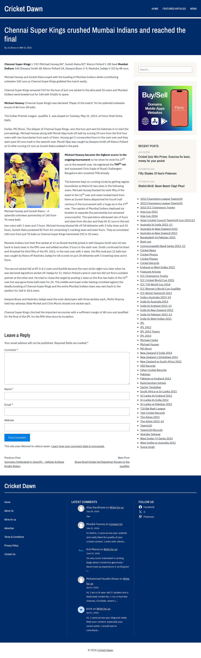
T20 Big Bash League (152, 408)
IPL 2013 (145, 335)
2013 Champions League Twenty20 (161, 203)
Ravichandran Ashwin (153, 383)
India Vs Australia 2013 (154, 301)
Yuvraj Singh (147, 447)
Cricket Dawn (23, 8)
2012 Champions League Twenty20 (161, 199)
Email (8, 404)
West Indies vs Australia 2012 (158, 442)
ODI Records (147, 366)
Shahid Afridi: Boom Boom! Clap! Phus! (161, 186)
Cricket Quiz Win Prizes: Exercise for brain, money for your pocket (164, 159)
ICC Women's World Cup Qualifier (160, 288)
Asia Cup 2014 (149, 216)
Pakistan (145, 374)
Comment (11, 350)
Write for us (117, 507)
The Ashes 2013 (150, 417)
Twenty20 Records (151, 430)
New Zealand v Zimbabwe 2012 (159, 357)
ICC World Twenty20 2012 (156, 293)
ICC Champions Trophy (154, 276)
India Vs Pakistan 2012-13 (156, 314)
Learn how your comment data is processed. (78, 446)
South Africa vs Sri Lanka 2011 (158, 391)
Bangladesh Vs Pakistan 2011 (158, 237)
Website (9, 420)
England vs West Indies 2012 (157, 267)
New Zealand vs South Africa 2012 (161, 361)
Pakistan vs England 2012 (155, 378)
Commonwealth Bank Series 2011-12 (162, 246)
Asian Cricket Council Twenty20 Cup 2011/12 (167, 220)
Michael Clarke (149, 340)
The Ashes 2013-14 (152, 421)
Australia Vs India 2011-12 (156, 224)
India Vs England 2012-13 (156, 306)
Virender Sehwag (150, 434)
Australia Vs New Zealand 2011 (159, 229)
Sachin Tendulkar (150, 387)
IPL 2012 (145, 327)
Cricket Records (149, 263)
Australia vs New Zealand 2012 (158, 233)
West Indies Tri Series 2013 (156, 438)
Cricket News (148, 250)
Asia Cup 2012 (149, 212)
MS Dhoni (146, 348)
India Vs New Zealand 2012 (156, 310)
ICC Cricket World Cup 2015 (157, 280)
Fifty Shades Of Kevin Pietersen (157, 173)
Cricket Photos (149, 254)
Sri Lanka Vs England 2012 (156, 395)
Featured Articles (150, 271)
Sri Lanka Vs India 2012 (154, 400)
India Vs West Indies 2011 (156, 319)
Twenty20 (146, 425)
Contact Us (115, 524)
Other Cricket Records (153, 370)
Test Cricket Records (152, 413)
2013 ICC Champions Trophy (157, 207)
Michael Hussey (149, 344)
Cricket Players (149, 259)
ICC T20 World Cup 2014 (155, 284)
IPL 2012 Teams (150, 331)
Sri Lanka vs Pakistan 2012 (156, 404)
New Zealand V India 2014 (156, 353)
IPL (142, 323)
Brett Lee (145, 241)
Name (8, 389)
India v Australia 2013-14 (155, 297)
